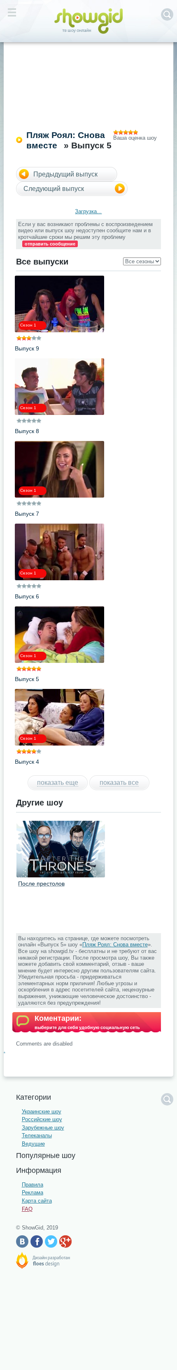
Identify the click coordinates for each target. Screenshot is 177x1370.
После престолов (41, 883)
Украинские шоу (41, 1111)
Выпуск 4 (27, 761)
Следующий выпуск (53, 188)
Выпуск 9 (27, 348)
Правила (32, 1185)
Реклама (32, 1192)
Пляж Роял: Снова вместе (115, 944)
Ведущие (33, 1144)
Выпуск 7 (27, 513)
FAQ (27, 1209)
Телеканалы (37, 1135)
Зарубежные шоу (43, 1128)
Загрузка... (88, 211)
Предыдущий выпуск (65, 174)
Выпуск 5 (27, 679)
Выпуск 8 (27, 431)
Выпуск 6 (27, 596)
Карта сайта (37, 1201)
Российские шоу (42, 1119)
